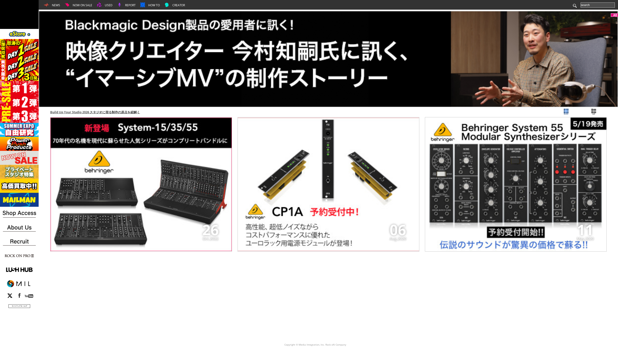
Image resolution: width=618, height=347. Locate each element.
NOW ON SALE (82, 5)
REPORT (130, 5)
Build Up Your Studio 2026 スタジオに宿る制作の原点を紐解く (95, 112)
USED (108, 5)
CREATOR (178, 5)
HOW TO (153, 5)
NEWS (55, 5)
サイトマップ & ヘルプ (19, 306)
